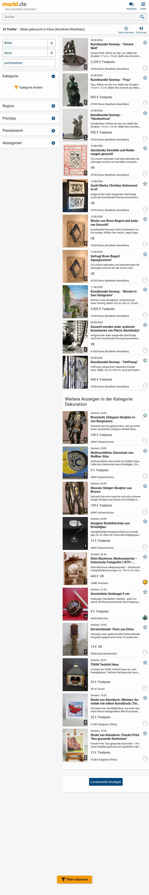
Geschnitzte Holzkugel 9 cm (110, 594)
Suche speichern (126, 32)
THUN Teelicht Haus (105, 664)
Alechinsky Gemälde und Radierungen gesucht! (113, 152)
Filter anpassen (77, 879)
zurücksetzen (13, 63)
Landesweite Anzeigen (105, 782)
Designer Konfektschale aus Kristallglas (110, 525)
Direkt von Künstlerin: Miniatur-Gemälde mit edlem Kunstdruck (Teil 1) (115, 701)
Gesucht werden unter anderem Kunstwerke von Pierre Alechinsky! (115, 328)
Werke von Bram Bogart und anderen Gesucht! (115, 222)
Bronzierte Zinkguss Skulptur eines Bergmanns (113, 419)
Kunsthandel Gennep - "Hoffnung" (114, 362)
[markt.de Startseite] (14, 4)
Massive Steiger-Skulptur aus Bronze (111, 490)
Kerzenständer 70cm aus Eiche (112, 629)
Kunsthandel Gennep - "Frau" (111, 80)
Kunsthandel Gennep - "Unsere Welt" (112, 46)
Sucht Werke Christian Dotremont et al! (114, 187)
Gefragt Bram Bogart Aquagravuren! (105, 258)
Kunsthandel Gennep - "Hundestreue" (106, 117)
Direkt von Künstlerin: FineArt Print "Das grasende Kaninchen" (115, 737)
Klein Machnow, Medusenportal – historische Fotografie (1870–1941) (114, 560)
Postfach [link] (131, 8)
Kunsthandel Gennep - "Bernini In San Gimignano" (114, 293)
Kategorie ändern (31, 87)
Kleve (8, 53)
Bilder (8, 43)
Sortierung (141, 32)
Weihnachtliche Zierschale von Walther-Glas (112, 454)
